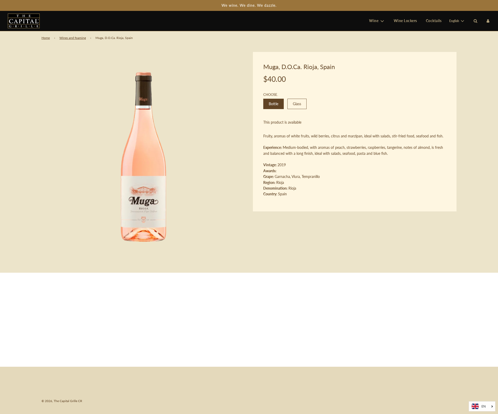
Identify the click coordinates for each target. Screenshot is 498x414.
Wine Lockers (405, 21)
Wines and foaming (72, 38)
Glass (297, 104)
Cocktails (434, 21)
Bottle (273, 104)
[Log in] (488, 21)
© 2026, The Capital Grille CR (62, 401)
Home (46, 38)
